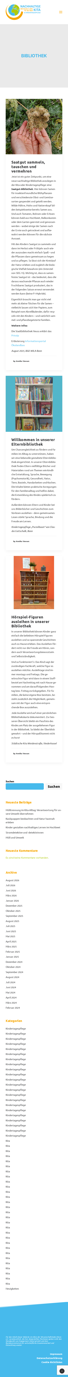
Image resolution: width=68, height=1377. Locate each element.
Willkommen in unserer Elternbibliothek (33, 442)
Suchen (10, 781)
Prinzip (15, 335)
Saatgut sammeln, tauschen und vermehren (28, 167)
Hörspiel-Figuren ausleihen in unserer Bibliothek (30, 621)
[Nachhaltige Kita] (23, 12)
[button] (60, 12)
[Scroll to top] (62, 1370)
